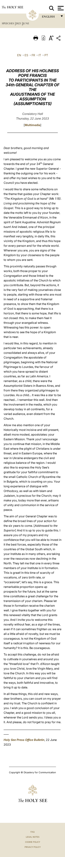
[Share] (58, 39)
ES (26, 55)
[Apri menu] (60, 8)
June (26, 23)
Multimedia (32, 125)
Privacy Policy (33, 847)
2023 (19, 23)
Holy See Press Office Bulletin (24, 740)
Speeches (8, 23)
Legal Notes (32, 837)
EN (19, 55)
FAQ (32, 832)
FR (33, 55)
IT (39, 55)
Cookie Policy (32, 842)
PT (46, 55)
